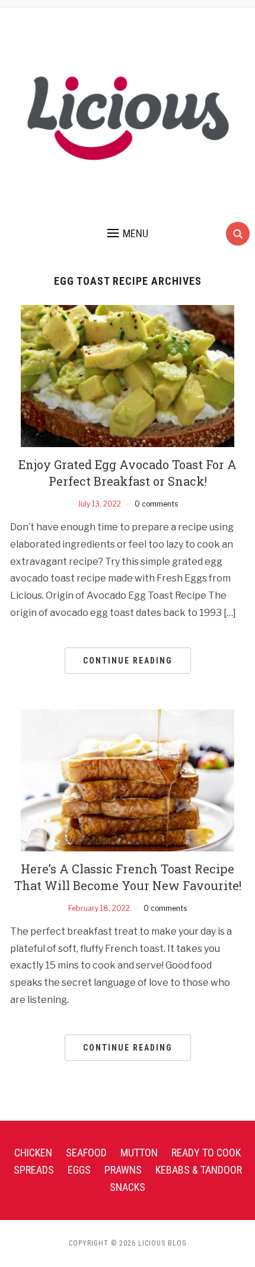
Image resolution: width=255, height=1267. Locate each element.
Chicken (33, 1152)
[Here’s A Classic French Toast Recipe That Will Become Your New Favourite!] (127, 779)
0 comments (156, 503)
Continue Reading (128, 660)
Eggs (79, 1170)
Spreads (34, 1170)
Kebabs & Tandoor (198, 1170)
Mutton (139, 1152)
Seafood (86, 1152)
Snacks (127, 1187)
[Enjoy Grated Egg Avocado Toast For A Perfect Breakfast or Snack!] (127, 375)
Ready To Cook (206, 1152)
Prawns (123, 1170)
